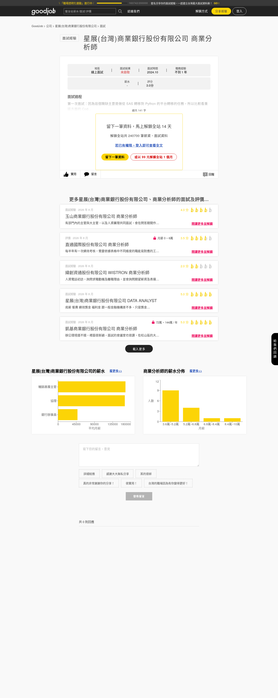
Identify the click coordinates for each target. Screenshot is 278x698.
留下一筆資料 (115, 157)
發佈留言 (139, 496)
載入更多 (139, 349)
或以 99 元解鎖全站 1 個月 (153, 157)
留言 (94, 174)
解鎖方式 (202, 11)
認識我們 (133, 11)
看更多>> (115, 370)
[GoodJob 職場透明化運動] (48, 11)
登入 (239, 11)
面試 (103, 26)
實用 (73, 174)
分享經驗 (221, 11)
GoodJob (37, 26)
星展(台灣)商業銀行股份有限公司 (76, 26)
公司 (49, 26)
